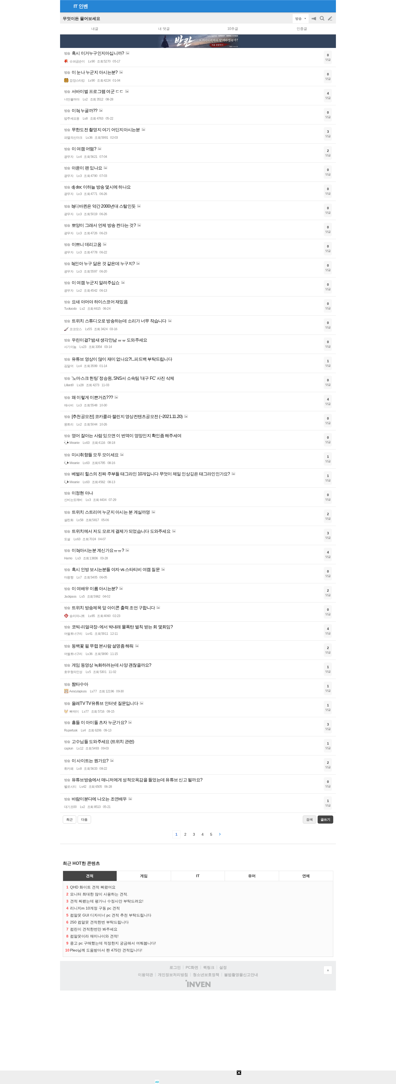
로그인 (175, 967)
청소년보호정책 (206, 975)
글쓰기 (330, 18)
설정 (223, 967)
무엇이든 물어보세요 (81, 18)
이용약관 (145, 975)
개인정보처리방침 (173, 975)
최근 (69, 819)
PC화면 (192, 967)
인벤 (83, 6)
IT (75, 6)
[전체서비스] (329, 6)
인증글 (302, 29)
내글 (94, 29)
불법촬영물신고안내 (241, 975)
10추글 (232, 29)
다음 (84, 819)
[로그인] (320, 6)
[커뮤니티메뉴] (65, 6)
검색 (309, 819)
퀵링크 (208, 967)
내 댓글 (164, 29)
